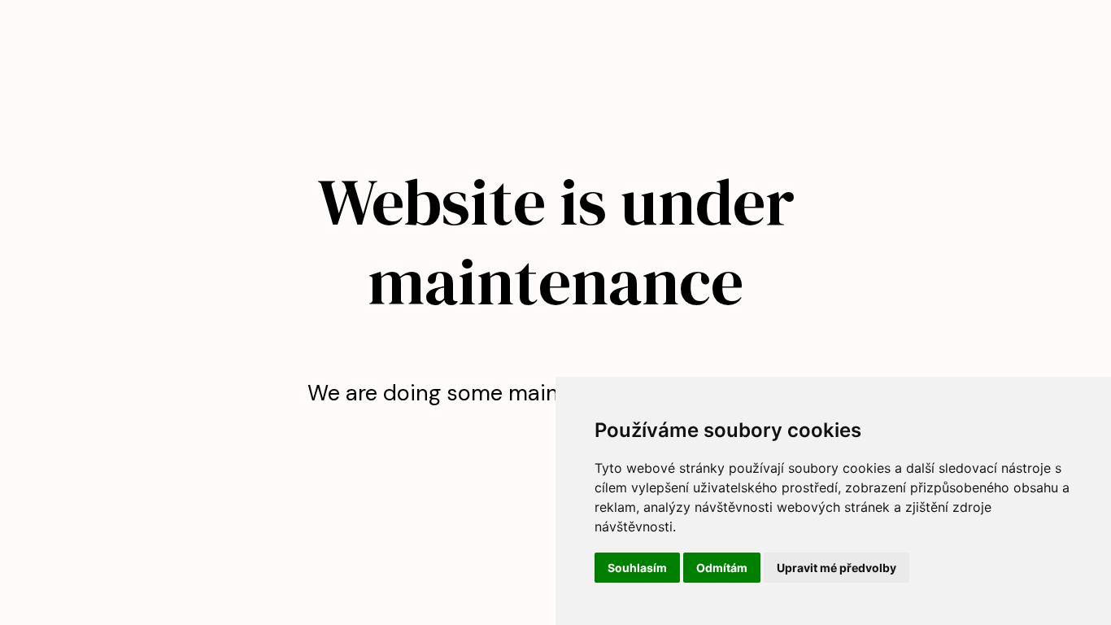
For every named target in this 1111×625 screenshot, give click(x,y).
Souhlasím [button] (637, 568)
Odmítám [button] (721, 568)
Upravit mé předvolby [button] (836, 568)
